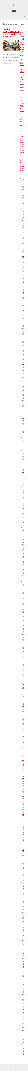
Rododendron (23, 815)
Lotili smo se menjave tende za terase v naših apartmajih (11, 33)
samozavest (22, 141)
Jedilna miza (23, 397)
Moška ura (23, 524)
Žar (23, 1012)
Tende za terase (23, 954)
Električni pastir (23, 290)
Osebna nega (23, 640)
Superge (23, 895)
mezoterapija (22, 76)
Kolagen (23, 447)
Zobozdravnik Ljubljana (23, 1051)
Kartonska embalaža (23, 422)
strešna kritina (22, 151)
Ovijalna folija (23, 649)
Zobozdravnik (23, 1039)
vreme (22, 156)
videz (20, 154)
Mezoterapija (23, 506)
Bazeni (23, 205)
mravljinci (21, 85)
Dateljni (23, 257)
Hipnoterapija (23, 353)
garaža (22, 36)
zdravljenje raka (22, 162)
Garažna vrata (23, 318)
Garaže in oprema (23, 308)
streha (21, 146)
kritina (22, 72)
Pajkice (23, 658)
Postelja (23, 736)
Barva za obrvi (23, 196)
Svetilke (23, 901)
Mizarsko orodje (23, 515)
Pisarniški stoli (23, 696)
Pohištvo (23, 705)
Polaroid (23, 711)
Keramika (23, 440)
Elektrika (23, 298)
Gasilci (23, 327)
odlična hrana (22, 103)
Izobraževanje (23, 379)
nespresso (21, 101)
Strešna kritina (23, 886)
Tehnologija (23, 929)
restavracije (21, 134)
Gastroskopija (23, 334)
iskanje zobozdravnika (22, 49)
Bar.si (14, 5)
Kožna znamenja (23, 456)
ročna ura (21, 137)
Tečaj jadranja (23, 909)
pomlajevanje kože (22, 117)
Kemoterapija (23, 432)
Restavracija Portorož (23, 794)
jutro (21, 63)
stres (20, 148)
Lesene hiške (23, 472)
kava (23, 62)
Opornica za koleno (23, 630)
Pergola (23, 675)
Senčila (23, 834)
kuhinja (21, 73)
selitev (22, 144)
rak (21, 129)
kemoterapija (22, 66)
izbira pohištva (22, 55)
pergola (21, 107)
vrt (20, 158)
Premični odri (23, 744)
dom (20, 30)
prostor (22, 127)
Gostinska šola (23, 343)
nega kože (21, 96)
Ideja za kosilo (23, 370)
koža (22, 69)
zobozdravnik (22, 167)
